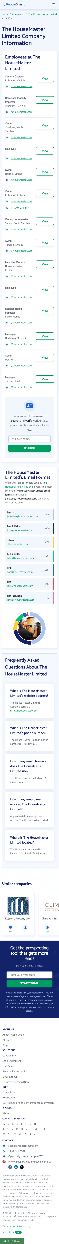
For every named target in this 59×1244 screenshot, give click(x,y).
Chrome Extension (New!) (16, 1082)
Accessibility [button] (8, 1232)
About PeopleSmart (13, 1035)
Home (5, 14)
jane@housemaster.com (20, 586)
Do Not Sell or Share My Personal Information (28, 1103)
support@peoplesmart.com (23, 1146)
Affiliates (7, 1040)
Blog (5, 1045)
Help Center (9, 1097)
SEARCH (29, 448)
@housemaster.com (21, 87)
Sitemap (6, 1113)
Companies (18, 14)
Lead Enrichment (11, 1061)
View (45, 78)
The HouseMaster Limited (42, 14)
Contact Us (8, 1092)
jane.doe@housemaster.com (22, 517)
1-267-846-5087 (16, 1151)
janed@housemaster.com (20, 600)
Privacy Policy (23, 1000)
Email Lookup (10, 1077)
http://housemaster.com (23, 711)
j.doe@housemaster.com (20, 558)
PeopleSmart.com (25, 1004)
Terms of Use (8, 1226)
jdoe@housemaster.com (20, 531)
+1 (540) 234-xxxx (20, 208)
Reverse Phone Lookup (15, 1071)
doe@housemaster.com (20, 572)
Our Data (7, 1066)
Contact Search (10, 1055)
